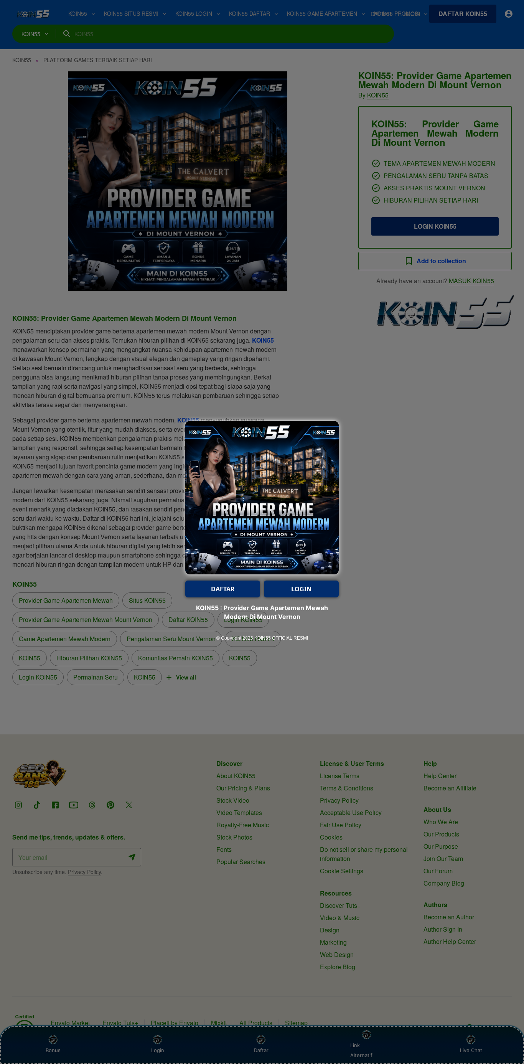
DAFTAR (223, 589)
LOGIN (301, 589)
